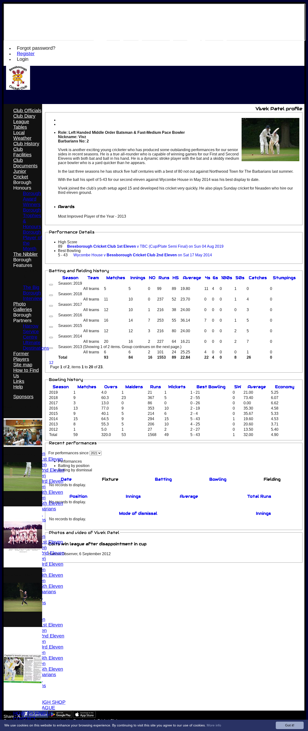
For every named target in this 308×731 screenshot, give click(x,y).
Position (78, 496)
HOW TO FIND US (33, 713)
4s (207, 277)
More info (214, 725)
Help (18, 386)
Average (257, 386)
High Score (67, 242)
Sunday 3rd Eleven (43, 481)
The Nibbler (25, 254)
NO (152, 277)
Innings (133, 496)
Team (93, 277)
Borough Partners (22, 317)
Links (18, 381)
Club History (26, 143)
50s (240, 277)
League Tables (21, 124)
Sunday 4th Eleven (43, 492)
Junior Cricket (20, 174)
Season (70, 277)
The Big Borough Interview (32, 293)
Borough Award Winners (32, 199)
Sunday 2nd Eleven (43, 470)
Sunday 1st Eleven (43, 459)
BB (211, 386)
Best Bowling (69, 251)
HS (176, 277)
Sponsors (23, 396)
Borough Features (22, 262)
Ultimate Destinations (36, 345)
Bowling (217, 479)
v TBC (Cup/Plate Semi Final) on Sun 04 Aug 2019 (145, 246)
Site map (22, 364)
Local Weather (22, 135)
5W (237, 386)
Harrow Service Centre (31, 331)
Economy (284, 386)
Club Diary (24, 116)
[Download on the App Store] (84, 716)
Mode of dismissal (138, 513)
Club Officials (27, 110)
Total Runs (259, 496)
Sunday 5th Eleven (43, 503)
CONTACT (24, 718)
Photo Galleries (22, 306)
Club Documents (25, 163)
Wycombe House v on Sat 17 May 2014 (142, 255)
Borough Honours (22, 185)
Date (66, 479)
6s (215, 277)
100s (226, 277)
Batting (163, 479)
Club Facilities (22, 152)
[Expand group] (51, 284)
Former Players (21, 356)
